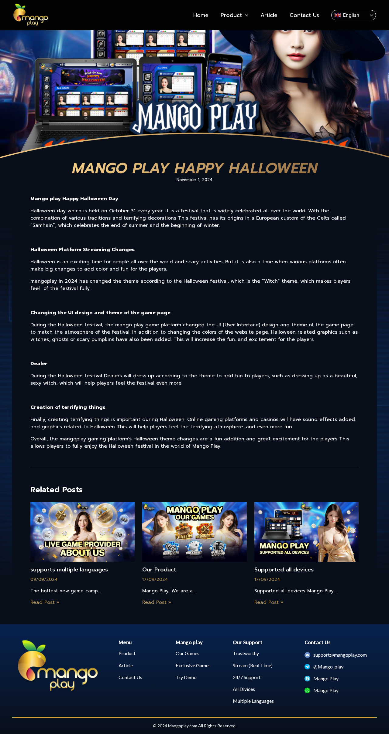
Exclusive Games (193, 665)
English (351, 15)
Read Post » (44, 602)
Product (127, 653)
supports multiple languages (69, 570)
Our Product (159, 570)
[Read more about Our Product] (194, 531)
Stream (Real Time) (253, 665)
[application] (245, 15)
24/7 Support (246, 677)
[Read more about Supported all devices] (306, 531)
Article (126, 665)
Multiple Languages (253, 701)
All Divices (244, 689)
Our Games (187, 653)
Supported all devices (284, 570)
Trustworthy (246, 653)
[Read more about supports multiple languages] (82, 531)
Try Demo (186, 677)
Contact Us (130, 677)
